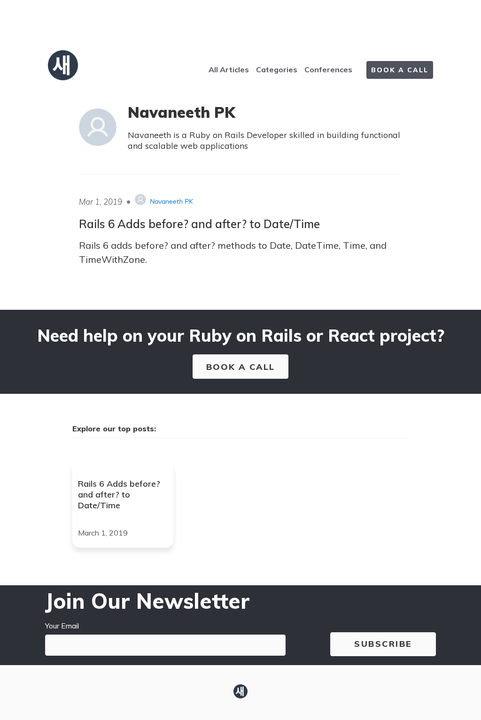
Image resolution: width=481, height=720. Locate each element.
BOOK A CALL (399, 70)
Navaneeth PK (171, 201)
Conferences (328, 69)
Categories (276, 69)
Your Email (62, 625)
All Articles (229, 69)
